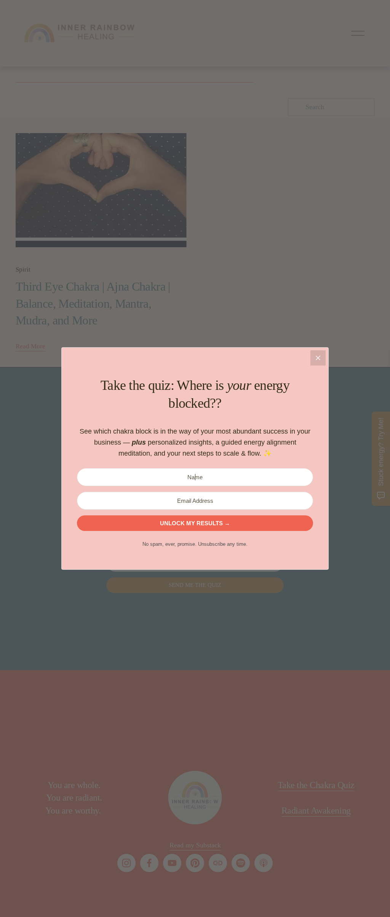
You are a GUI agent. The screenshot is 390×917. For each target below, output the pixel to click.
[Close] (318, 358)
